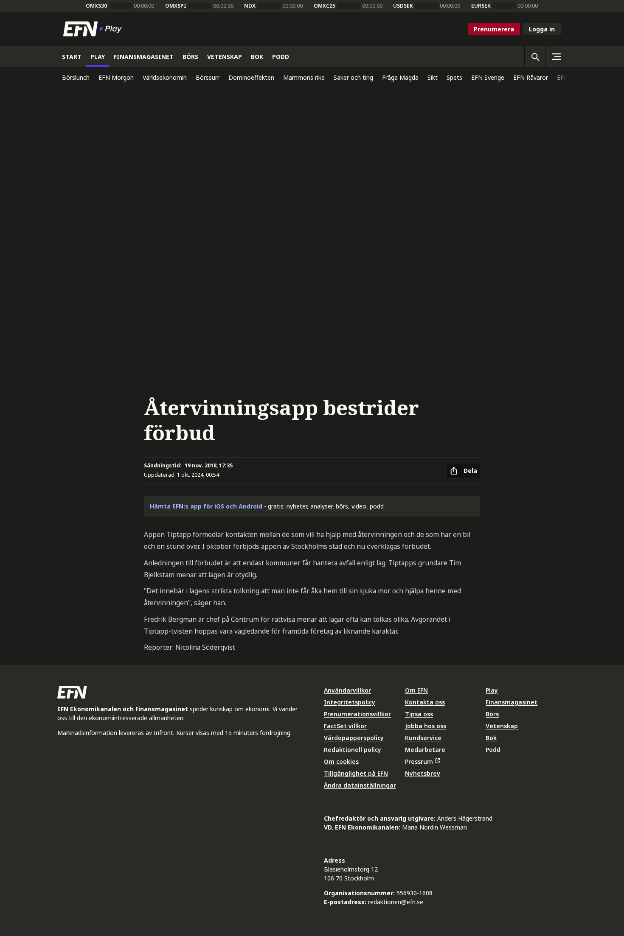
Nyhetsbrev (422, 773)
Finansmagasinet (511, 702)
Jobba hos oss (425, 726)
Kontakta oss (425, 702)
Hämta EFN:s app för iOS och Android (206, 506)
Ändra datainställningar (360, 785)
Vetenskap (502, 726)
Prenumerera (494, 29)
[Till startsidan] (94, 28)
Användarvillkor (347, 690)
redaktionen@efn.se (395, 902)
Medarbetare (425, 750)
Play (492, 690)
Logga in (542, 29)
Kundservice (423, 738)
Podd (493, 750)
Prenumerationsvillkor (357, 714)
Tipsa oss (419, 714)
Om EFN (416, 690)
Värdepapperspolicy (354, 738)
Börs (492, 714)
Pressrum (419, 761)
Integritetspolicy (349, 702)
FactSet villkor (345, 726)
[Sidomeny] (556, 56)
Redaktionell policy (352, 750)
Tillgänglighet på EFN (356, 773)
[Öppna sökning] (534, 56)
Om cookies (341, 761)
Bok (491, 738)
